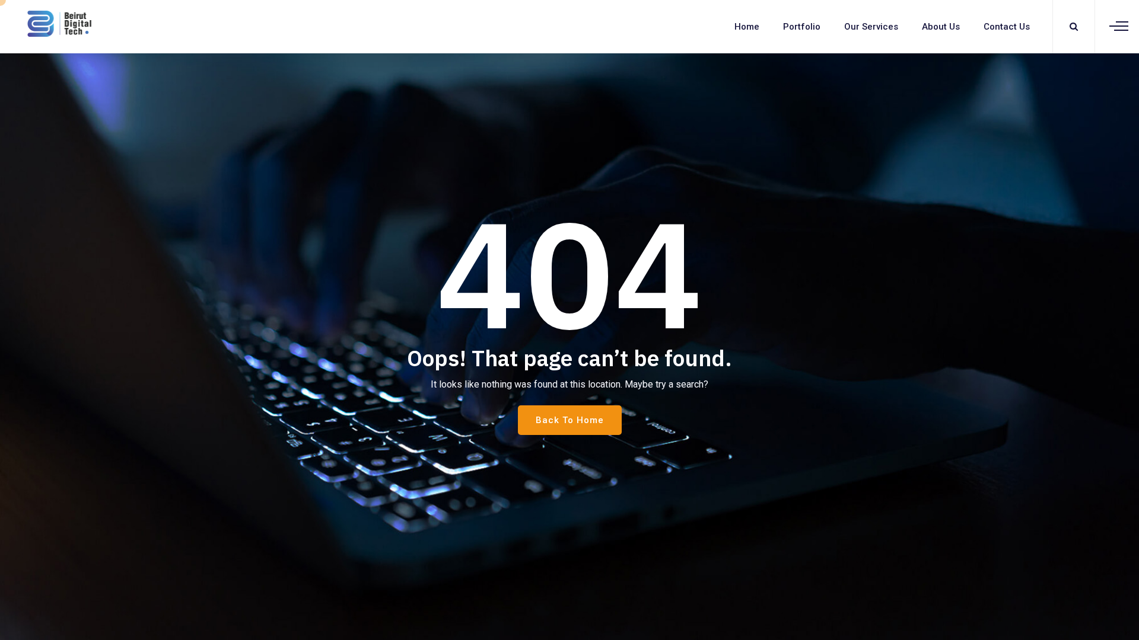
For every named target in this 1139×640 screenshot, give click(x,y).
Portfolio (801, 26)
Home (746, 26)
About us (941, 26)
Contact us (1007, 26)
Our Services (871, 26)
